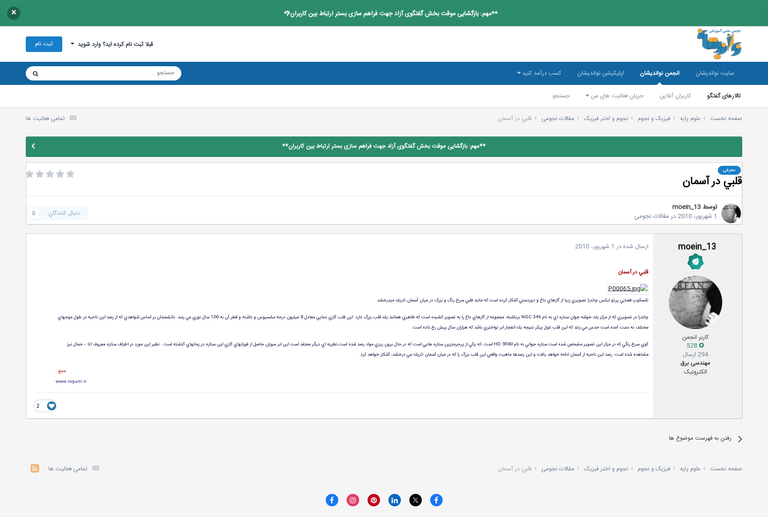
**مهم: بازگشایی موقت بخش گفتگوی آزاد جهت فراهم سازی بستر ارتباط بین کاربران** (391, 13)
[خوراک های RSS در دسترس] (35, 469)
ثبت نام (44, 44)
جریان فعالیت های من (616, 96)
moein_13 (686, 207)
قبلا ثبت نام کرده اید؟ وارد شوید (113, 44)
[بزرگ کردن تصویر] (627, 289)
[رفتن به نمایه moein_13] (731, 213)
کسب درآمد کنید (540, 73)
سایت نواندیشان (715, 73)
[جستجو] (35, 73)
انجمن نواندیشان (660, 73)
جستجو (561, 96)
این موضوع (69, 73)
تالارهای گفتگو (724, 96)
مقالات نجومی (651, 216)
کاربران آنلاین (675, 96)
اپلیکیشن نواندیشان (600, 73)
